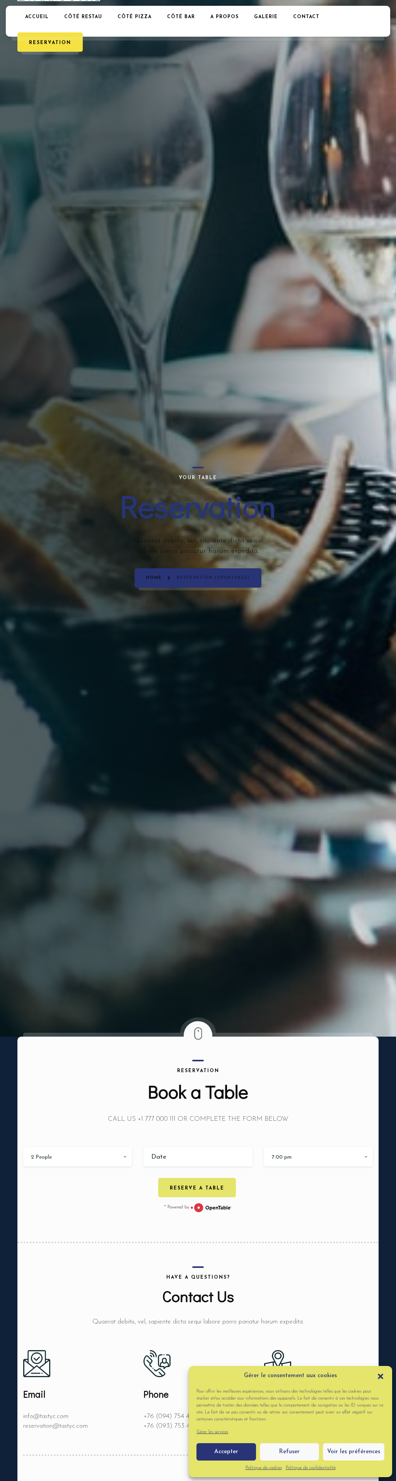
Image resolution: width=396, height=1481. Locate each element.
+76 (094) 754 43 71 (171, 1416)
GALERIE (266, 17)
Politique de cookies (264, 1468)
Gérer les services (212, 1432)
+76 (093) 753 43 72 (172, 1426)
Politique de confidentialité (311, 1468)
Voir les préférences (353, 1452)
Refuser (289, 1452)
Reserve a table (197, 1188)
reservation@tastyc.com (55, 1426)
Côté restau (83, 17)
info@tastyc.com (45, 1416)
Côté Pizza (135, 17)
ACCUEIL (37, 17)
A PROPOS (224, 17)
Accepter (226, 1452)
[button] (380, 1376)
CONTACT (306, 17)
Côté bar (181, 17)
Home (154, 578)
